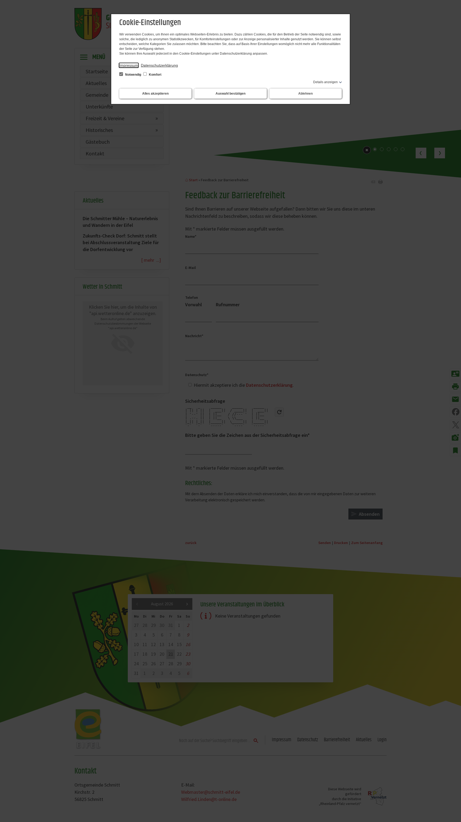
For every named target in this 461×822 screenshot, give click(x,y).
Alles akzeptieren (155, 93)
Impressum (128, 65)
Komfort (154, 74)
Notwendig (133, 74)
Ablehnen (305, 93)
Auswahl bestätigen (230, 93)
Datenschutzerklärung (159, 65)
